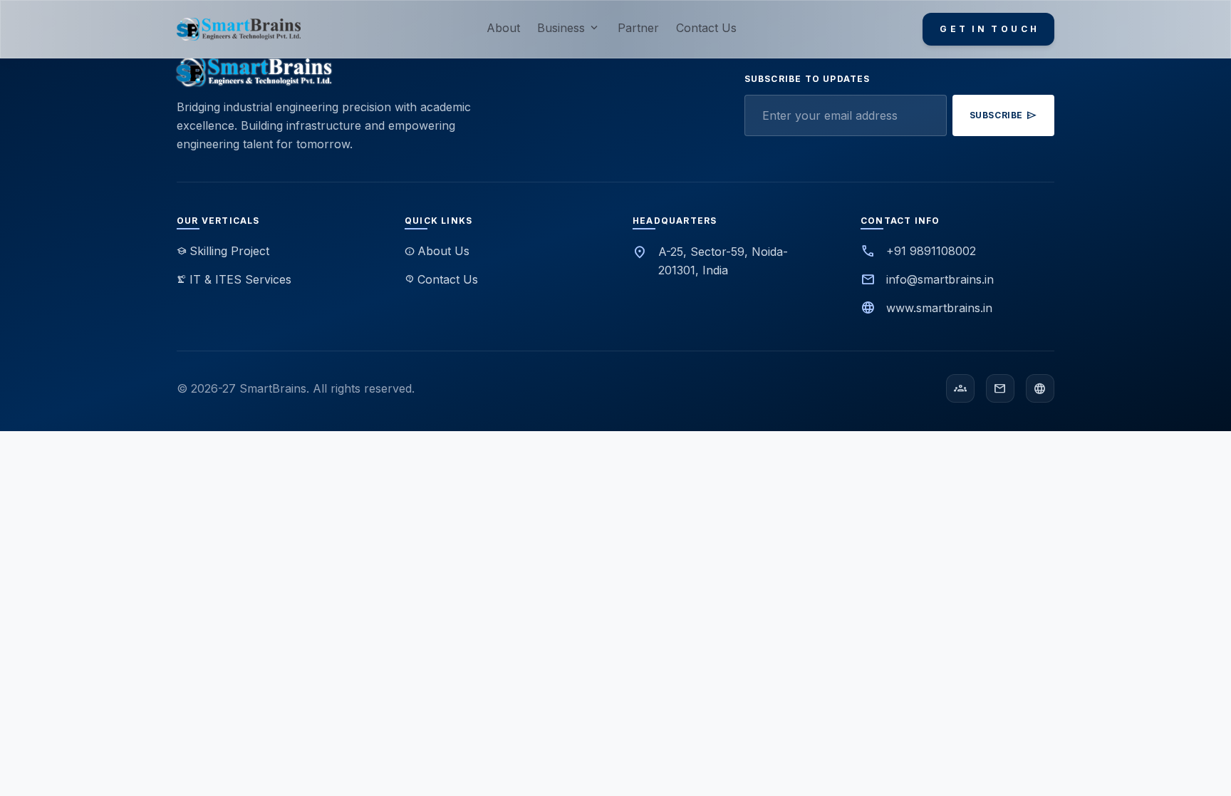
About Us (437, 251)
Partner (638, 28)
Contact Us (706, 28)
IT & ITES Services (234, 279)
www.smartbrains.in (939, 308)
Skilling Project (223, 251)
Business (569, 28)
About (503, 28)
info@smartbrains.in (940, 279)
